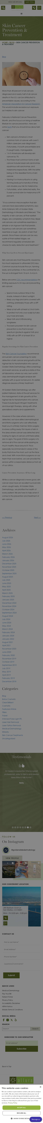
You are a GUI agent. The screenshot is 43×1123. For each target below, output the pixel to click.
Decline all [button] (21, 1113)
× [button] (40, 1087)
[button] (21, 1118)
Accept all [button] (21, 1108)
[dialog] (21, 1104)
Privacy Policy (12, 1103)
